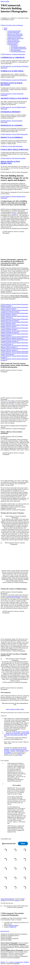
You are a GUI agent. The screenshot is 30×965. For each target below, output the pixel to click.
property (14, 213)
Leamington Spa (18, 962)
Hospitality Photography (13, 41)
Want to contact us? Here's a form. (15, 709)
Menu (5, 29)
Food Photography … (13, 44)
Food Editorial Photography (18, 51)
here (21, 755)
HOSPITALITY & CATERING (11, 125)
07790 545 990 (16, 732)
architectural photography (14, 596)
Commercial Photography (14, 31)
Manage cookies (5, 1)
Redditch (26, 962)
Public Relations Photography (15, 35)
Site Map (12, 750)
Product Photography (12, 42)
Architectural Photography (14, 37)
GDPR (19, 753)
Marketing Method (13, 925)
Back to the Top (5, 931)
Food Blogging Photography (18, 47)
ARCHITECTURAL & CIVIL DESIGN (14, 98)
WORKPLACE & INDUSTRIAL (12, 71)
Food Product (14, 45)
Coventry (11, 962)
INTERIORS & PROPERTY (11, 112)
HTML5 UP (13, 927)
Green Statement (20, 750)
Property (3, 962)
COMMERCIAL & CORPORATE (13, 57)
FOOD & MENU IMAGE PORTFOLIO (14, 149)
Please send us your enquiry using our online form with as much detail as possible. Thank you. (16, 735)
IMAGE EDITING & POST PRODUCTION (10, 162)
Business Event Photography (14, 34)
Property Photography (13, 39)
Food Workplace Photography (18, 48)
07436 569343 (25, 732)
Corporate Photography (13, 32)
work (10, 402)
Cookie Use (7, 753)
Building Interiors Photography (15, 38)
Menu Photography (16, 50)
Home (5, 28)
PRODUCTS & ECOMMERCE (12, 137)
